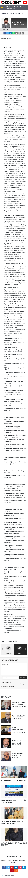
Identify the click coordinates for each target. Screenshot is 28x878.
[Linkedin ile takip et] (16, 867)
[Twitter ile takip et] (8, 867)
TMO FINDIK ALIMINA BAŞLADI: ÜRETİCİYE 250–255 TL (15, 7)
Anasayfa (3, 860)
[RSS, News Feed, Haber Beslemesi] (16, 870)
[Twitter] (7, 33)
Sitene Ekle (13, 862)
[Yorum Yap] (23, 33)
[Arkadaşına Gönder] (16, 33)
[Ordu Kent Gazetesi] (11, 2)
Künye (9, 860)
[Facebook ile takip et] (4, 867)
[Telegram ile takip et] (24, 867)
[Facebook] (5, 33)
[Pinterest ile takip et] (12, 870)
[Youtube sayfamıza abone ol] (12, 867)
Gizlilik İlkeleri (22, 860)
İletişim (15, 860)
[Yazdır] (20, 33)
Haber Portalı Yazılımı (9, 875)
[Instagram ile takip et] (20, 867)
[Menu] (25, 2)
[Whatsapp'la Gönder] (13, 33)
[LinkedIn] (10, 33)
